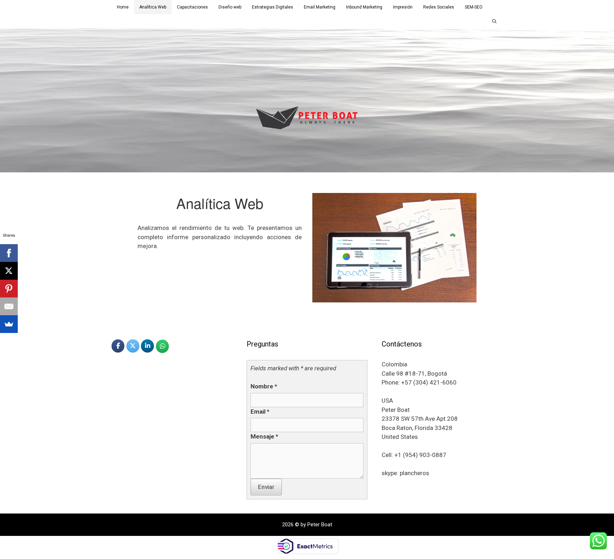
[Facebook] (9, 253)
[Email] (9, 306)
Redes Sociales (438, 7)
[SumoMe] (9, 324)
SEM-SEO (474, 7)
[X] (9, 271)
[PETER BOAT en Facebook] (118, 346)
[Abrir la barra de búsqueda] (494, 21)
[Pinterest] (9, 288)
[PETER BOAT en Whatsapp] (162, 346)
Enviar (266, 486)
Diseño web (230, 7)
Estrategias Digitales (272, 7)
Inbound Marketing (364, 7)
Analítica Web (152, 7)
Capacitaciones (192, 7)
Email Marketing (319, 7)
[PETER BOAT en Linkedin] (147, 346)
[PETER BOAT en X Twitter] (132, 346)
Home (123, 7)
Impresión (403, 7)
